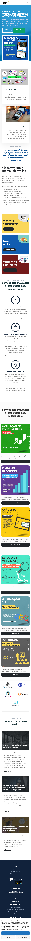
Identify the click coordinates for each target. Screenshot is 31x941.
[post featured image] (15, 740)
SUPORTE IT (22, 127)
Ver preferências (23, 937)
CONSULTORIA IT (11, 90)
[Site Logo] (6, 2)
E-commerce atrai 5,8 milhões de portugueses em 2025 (15, 746)
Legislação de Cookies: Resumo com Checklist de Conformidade (15, 828)
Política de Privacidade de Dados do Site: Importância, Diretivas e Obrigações (14, 788)
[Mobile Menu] (27, 2)
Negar (8, 937)
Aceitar (15, 933)
